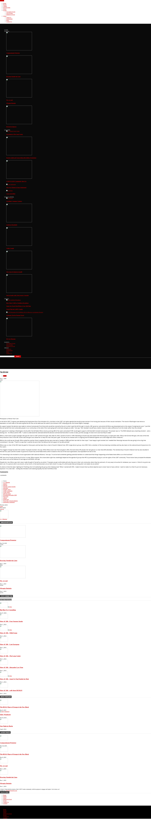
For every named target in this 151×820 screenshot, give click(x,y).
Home (4, 3)
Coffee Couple (10, 248)
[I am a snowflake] (9, 190)
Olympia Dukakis (11, 103)
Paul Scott (5, 496)
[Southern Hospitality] (19, 221)
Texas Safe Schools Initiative (10, 501)
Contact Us (9, 21)
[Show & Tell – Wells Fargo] (6, 630)
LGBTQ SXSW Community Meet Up (16, 181)
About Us (8, 17)
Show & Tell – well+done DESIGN (11, 690)
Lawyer (2, 509)
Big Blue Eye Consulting (8, 610)
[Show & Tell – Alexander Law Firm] (4, 664)
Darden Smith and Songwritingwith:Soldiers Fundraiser (21, 157)
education (5, 488)
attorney (5, 484)
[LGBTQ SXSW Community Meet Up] (19, 178)
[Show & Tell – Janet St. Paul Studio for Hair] (6, 676)
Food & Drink (6, 7)
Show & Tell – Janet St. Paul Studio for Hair (14, 679)
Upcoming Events (10, 11)
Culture (5, 6)
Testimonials (9, 19)
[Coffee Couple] (19, 245)
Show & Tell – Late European (9, 644)
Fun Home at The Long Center (14, 134)
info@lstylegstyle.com (11, 790)
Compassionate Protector (13, 53)
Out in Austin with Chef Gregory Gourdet (17, 295)
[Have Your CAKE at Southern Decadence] (13, 300)
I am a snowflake (10, 193)
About (4, 16)
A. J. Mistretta (3, 519)
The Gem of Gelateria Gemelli (14, 272)
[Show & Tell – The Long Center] (4, 653)
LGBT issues (6, 492)
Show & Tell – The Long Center (10, 656)
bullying (5, 485)
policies (5, 498)
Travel (4, 9)
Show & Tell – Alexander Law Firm (11, 667)
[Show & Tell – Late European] (4, 641)
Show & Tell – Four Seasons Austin (11, 621)
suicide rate (6, 499)
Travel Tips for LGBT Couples (14, 309)
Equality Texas (7, 489)
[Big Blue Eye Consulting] (6, 607)
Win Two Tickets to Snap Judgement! (16, 187)
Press (7, 20)
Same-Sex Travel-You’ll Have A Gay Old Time (18, 306)
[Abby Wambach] (4, 711)
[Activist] (19, 416)
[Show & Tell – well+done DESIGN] (4, 687)
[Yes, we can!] (19, 97)
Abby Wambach (5, 714)
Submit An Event (10, 14)
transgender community (9, 502)
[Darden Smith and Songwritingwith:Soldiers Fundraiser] (19, 154)
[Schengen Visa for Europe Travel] (24, 312)
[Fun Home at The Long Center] (13, 131)
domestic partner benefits (9, 486)
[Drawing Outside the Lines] (19, 73)
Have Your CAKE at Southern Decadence (17, 303)
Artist (1, 506)
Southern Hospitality (11, 225)
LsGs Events (9, 13)
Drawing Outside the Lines (13, 76)
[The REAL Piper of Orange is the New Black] (4, 704)
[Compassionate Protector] (19, 50)
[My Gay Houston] (19, 335)
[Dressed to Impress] (19, 123)
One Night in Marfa (6, 726)
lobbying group (7, 493)
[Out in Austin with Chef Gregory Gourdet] (19, 292)
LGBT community (7, 491)
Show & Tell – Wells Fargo (8, 633)
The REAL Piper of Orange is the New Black (14, 707)
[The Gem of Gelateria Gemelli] (19, 269)
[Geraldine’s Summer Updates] (9, 198)
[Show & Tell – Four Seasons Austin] (4, 618)
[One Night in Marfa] (4, 723)
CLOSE (2, 0)
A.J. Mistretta (6, 482)
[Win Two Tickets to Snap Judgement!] (11, 184)
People (5, 4)
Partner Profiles (6, 599)
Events (5, 10)
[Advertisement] (28, 362)
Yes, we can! (9, 100)
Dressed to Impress (11, 126)
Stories (5, 796)
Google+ (5, 803)
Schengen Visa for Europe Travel (15, 315)
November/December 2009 (10, 495)
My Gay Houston (10, 339)
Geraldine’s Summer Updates (14, 201)
